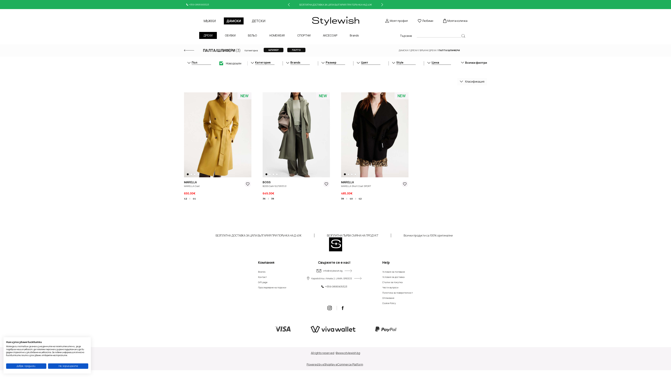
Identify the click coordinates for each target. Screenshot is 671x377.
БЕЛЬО (252, 35)
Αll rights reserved (322, 353)
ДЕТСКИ (258, 21)
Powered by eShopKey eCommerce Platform (335, 364)
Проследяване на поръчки (272, 287)
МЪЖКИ (210, 21)
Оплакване (388, 298)
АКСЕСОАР (330, 35)
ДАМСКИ (233, 21)
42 (185, 198)
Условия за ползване (393, 271)
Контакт (262, 277)
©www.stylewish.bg (348, 353)
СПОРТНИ (304, 35)
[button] (188, 174)
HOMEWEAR (277, 35)
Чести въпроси (390, 287)
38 (272, 198)
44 (194, 198)
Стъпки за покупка (392, 282)
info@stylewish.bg (332, 270)
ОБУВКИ (230, 35)
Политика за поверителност (397, 292)
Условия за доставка (393, 277)
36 (264, 198)
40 (351, 198)
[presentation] (289, 5)
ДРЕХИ (208, 35)
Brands (354, 35)
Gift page (262, 282)
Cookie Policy (389, 303)
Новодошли (233, 63)
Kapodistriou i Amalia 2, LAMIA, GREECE (331, 278)
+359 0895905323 (199, 4)
